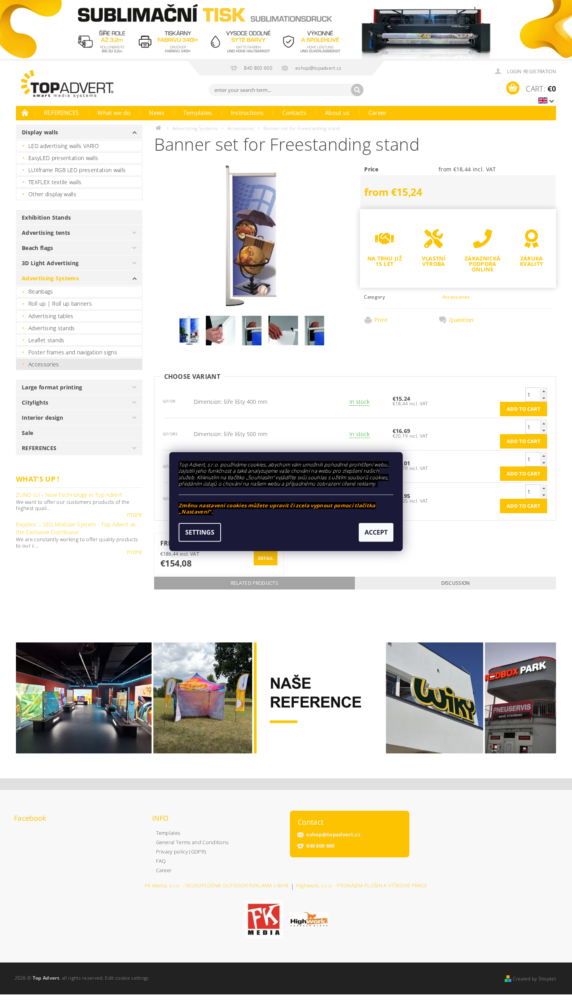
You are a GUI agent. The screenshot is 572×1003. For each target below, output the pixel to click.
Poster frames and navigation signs (72, 352)
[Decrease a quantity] (543, 398)
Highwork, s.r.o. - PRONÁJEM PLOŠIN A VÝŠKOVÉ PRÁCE (361, 886)
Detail (266, 558)
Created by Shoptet (534, 978)
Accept (376, 532)
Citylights (35, 402)
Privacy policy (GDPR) (181, 851)
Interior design (42, 417)
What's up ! (38, 479)
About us (337, 112)
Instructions (247, 112)
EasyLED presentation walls (63, 158)
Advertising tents (46, 232)
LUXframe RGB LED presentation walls (77, 170)
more (134, 514)
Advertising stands (51, 328)
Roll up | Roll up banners (60, 303)
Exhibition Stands (46, 217)
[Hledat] (357, 90)
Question (461, 320)
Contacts (294, 112)
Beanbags (40, 291)
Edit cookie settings (127, 978)
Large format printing (52, 387)
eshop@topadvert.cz (333, 834)
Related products (254, 583)
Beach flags (37, 248)
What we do (113, 112)
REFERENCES (61, 112)
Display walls (40, 132)
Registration (539, 71)
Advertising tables (51, 316)
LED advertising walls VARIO (63, 146)
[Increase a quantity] (543, 391)
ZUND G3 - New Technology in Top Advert (69, 494)
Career (377, 112)
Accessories (43, 364)
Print (381, 320)
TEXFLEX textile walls (55, 182)
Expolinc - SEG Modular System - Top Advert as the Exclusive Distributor (76, 528)
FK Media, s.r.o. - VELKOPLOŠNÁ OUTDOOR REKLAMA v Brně (217, 886)
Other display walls (52, 194)
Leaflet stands (46, 340)
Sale (27, 432)
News (156, 112)
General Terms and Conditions (192, 842)
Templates (197, 112)
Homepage (25, 112)
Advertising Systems (50, 278)
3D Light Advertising (50, 263)
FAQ (161, 860)
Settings (199, 532)
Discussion (455, 583)
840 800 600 (320, 846)
